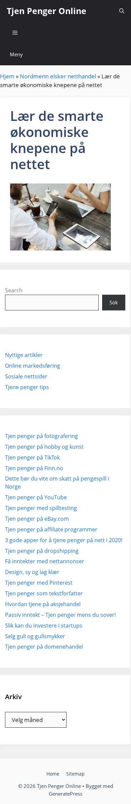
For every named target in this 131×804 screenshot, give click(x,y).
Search (14, 290)
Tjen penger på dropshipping (42, 551)
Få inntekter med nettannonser (44, 561)
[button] (122, 11)
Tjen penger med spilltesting (41, 508)
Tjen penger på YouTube (36, 497)
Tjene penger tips (27, 387)
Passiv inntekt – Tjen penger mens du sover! (60, 614)
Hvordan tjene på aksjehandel (43, 604)
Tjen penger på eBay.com (37, 518)
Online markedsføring (32, 365)
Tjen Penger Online (46, 10)
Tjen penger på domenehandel (44, 646)
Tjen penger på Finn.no (34, 468)
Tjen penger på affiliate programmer (51, 529)
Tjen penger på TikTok (32, 457)
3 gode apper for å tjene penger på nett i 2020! (63, 540)
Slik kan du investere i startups (43, 625)
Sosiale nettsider (26, 376)
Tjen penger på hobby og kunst (44, 446)
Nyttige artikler (24, 355)
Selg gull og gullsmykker (35, 636)
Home (52, 774)
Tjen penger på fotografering (41, 436)
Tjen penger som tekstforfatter (44, 593)
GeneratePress (65, 793)
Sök (114, 302)
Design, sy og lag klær (32, 572)
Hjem (7, 76)
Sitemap (75, 774)
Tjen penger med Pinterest (39, 582)
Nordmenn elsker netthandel (58, 76)
